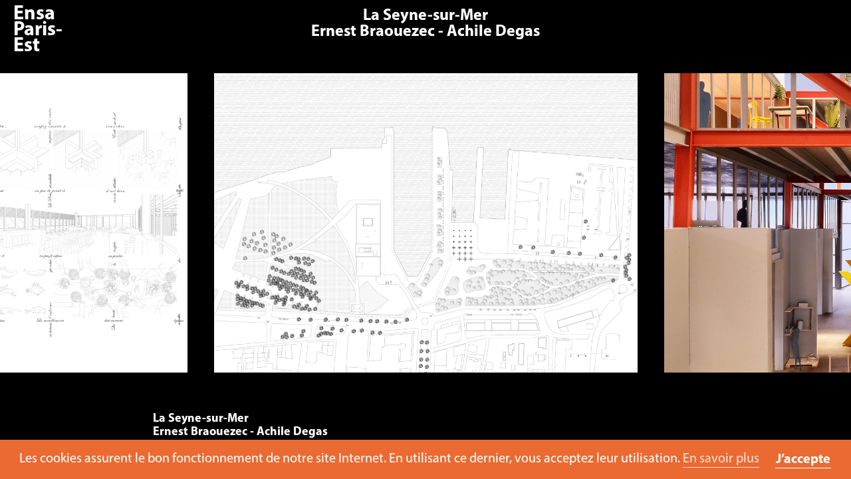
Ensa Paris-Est (37, 30)
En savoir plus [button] (721, 459)
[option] (425, 229)
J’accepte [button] (803, 459)
